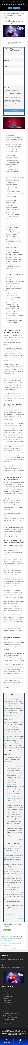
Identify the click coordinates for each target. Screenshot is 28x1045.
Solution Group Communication (14, 1034)
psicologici (10, 862)
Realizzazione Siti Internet (7, 1033)
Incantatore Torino (6, 1009)
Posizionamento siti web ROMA (19, 1033)
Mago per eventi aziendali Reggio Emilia (11, 1013)
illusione (14, 869)
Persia (14, 715)
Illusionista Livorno (6, 989)
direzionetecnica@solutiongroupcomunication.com (14, 967)
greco (5, 710)
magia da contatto (12, 784)
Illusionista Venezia (6, 1008)
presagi (14, 818)
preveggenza (10, 819)
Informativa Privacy (6, 1031)
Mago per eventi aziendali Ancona (9, 996)
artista (16, 850)
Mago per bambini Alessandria (9, 1002)
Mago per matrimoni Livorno (8, 1019)
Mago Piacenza (6, 1024)
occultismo (8, 735)
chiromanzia (17, 812)
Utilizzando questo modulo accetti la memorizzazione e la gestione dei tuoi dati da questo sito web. (13, 102)
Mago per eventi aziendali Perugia (10, 1017)
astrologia (17, 811)
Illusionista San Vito (6, 940)
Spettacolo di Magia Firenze (8, 1004)
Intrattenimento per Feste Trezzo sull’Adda (11, 938)
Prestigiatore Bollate (6, 945)
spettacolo (17, 848)
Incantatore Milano (6, 998)
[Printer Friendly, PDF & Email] (7, 930)
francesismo (7, 855)
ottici (5, 862)
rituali (15, 706)
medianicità (19, 819)
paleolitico (8, 738)
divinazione (9, 807)
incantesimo (10, 798)
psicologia (20, 891)
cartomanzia (10, 812)
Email (6, 66)
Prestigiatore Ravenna (7, 1021)
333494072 (7, 965)
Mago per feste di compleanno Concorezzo (11, 943)
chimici (15, 861)
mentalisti (6, 885)
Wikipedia (21, 839)
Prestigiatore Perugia (7, 1023)
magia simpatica (17, 765)
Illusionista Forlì (6, 1006)
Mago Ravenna (6, 994)
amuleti (9, 782)
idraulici (19, 861)
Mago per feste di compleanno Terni (10, 991)
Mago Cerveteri (7, 922)
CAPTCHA (6, 105)
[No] (26, 5)
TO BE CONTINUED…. (9, 914)
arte (14, 846)
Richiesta (7, 73)
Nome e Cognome (9, 53)
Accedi (15, 1032)
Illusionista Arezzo (6, 1015)
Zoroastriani (7, 715)
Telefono (7, 60)
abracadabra (10, 802)
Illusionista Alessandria (7, 992)
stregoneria (9, 736)
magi (6, 714)
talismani (13, 782)
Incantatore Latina (6, 1011)
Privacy (6, 87)
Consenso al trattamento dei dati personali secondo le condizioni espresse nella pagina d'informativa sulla (14, 92)
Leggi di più (16, 8)
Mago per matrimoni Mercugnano (9, 948)
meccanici (6, 861)
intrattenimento (8, 850)
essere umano (8, 703)
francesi (10, 740)
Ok (10, 8)
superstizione (17, 735)
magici (13, 857)
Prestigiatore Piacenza (7, 1000)
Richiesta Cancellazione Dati (15, 1031)
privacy (7, 94)
